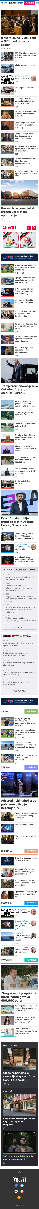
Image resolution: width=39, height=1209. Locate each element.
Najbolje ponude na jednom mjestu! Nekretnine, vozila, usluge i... (26, 173)
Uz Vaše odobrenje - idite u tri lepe (23, 951)
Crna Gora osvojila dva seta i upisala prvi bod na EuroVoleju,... (26, 757)
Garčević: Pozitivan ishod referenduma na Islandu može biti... (25, 113)
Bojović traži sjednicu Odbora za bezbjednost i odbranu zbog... (25, 349)
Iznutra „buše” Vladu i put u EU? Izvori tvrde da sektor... (18, 41)
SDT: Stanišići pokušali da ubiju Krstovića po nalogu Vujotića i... (25, 55)
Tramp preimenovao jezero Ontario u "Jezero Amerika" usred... (19, 389)
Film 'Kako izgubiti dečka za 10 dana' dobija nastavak (17, 683)
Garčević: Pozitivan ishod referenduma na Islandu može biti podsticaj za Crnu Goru (19, 588)
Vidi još (7, 1091)
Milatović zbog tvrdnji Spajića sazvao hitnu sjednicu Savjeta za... (24, 136)
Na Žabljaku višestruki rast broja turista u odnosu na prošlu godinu (26, 1008)
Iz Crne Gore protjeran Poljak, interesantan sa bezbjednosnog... (24, 291)
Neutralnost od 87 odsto (25, 78)
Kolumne (6, 902)
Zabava (5, 767)
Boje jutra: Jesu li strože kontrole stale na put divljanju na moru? (25, 1019)
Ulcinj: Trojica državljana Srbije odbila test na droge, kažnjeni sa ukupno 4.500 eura (20, 609)
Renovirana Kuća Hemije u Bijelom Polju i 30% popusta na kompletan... (26, 148)
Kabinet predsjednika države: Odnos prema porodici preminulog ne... (25, 535)
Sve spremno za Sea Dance (26, 825)
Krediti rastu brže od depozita (23, 482)
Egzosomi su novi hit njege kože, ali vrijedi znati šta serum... (26, 893)
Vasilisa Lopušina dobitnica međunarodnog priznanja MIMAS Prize (21, 619)
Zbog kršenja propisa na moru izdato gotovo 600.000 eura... (25, 459)
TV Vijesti (6, 959)
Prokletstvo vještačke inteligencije (24, 548)
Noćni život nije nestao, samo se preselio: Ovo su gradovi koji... (25, 882)
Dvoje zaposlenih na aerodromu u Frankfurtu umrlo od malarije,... (16, 654)
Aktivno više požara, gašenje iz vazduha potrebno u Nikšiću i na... (25, 403)
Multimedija (10, 1045)
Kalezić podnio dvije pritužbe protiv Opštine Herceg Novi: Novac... (17, 521)
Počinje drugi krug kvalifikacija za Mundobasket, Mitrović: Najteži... (25, 722)
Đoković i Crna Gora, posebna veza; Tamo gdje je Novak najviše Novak (25, 744)
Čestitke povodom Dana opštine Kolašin (25, 424)
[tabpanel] (19, 30)
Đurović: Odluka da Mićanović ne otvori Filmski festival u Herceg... (26, 1031)
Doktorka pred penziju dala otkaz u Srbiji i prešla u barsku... (26, 326)
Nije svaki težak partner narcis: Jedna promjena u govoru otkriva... (25, 871)
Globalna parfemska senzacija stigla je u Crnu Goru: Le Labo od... (25, 101)
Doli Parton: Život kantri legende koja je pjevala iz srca (18, 664)
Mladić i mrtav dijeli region (25, 65)
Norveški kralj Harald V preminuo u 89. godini (24, 301)
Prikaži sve (19, 627)
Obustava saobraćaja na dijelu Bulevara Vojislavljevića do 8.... (25, 160)
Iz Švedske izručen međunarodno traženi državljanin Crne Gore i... (25, 559)
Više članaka (19, 691)
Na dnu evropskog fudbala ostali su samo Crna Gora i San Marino (25, 267)
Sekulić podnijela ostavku (25, 87)
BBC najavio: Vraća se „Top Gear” (26, 837)
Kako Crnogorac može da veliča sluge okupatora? (25, 123)
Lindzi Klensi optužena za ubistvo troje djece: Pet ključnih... (18, 644)
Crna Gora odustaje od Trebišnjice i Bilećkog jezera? (24, 937)
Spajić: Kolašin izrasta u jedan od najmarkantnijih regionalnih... (25, 470)
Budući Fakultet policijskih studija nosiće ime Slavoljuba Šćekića (26, 313)
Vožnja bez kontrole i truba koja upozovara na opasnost (18, 1157)
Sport (4, 711)
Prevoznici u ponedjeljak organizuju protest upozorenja (18, 211)
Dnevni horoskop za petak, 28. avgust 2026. (26, 859)
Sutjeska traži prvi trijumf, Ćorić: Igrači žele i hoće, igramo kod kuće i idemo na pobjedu (21, 598)
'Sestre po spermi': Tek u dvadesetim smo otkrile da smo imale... (19, 673)
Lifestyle (6, 850)
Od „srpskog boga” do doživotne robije (24, 413)
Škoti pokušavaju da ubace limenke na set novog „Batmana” (26, 815)
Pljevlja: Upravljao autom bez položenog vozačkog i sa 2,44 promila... (25, 279)
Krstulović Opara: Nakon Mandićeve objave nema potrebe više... (25, 437)
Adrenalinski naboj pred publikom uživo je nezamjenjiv (18, 804)
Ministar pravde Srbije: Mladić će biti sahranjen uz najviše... (26, 448)
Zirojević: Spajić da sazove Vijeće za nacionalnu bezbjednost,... (26, 338)
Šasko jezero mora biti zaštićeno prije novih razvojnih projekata (20, 578)
